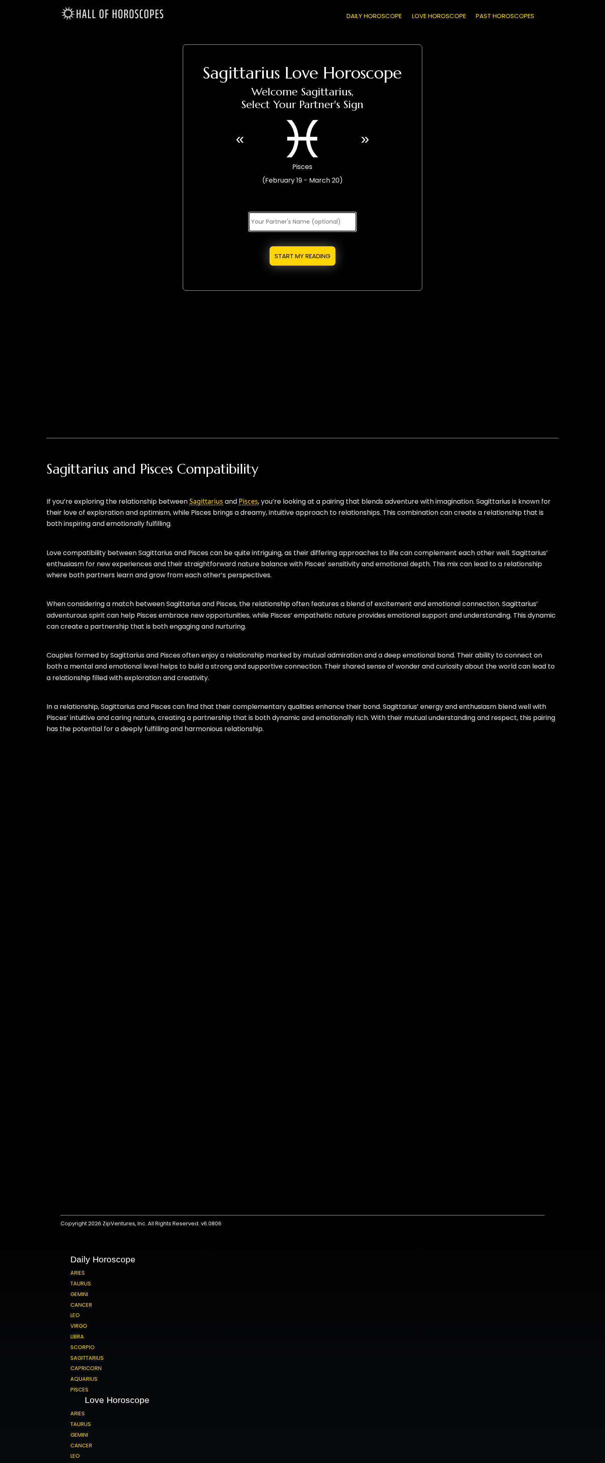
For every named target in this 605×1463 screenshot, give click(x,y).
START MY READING (302, 256)
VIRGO (78, 1326)
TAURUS (80, 1283)
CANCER (81, 1305)
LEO (75, 1315)
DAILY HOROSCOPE (374, 16)
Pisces (248, 501)
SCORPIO (82, 1347)
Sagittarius (206, 501)
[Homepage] (114, 18)
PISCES (79, 1390)
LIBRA (77, 1336)
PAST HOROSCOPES (505, 16)
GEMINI (79, 1294)
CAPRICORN (86, 1368)
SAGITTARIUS (87, 1358)
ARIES (77, 1273)
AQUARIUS (84, 1379)
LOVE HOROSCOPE (439, 16)
